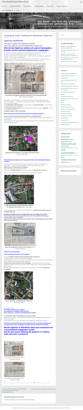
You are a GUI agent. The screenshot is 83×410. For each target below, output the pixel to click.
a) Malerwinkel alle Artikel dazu (69, 73)
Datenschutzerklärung (7, 10)
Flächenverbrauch (68, 144)
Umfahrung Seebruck (66, 113)
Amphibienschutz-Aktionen (68, 75)
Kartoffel (63, 94)
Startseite (4, 6)
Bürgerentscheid (66, 141)
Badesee (73, 139)
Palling (76, 153)
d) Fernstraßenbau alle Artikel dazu (69, 86)
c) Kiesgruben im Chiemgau (68, 84)
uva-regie (17, 37)
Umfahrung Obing (65, 111)
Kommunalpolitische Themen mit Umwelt (15, 382)
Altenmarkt (65, 137)
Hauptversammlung (66, 148)
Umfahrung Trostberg (66, 115)
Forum (18, 10)
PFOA (62, 102)
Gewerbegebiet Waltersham (68, 92)
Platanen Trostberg (66, 104)
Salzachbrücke (69, 155)
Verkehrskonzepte (68, 160)
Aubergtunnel (64, 78)
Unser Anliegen (28, 6)
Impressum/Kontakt (15, 6)
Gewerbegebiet (65, 146)
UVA (62, 157)
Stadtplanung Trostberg (67, 107)
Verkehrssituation (65, 124)
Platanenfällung (63, 155)
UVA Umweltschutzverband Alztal (15, 2)
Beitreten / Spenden (62, 6)
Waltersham (65, 162)
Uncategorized (28, 382)
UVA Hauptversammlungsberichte (69, 122)
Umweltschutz (64, 118)
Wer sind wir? (50, 6)
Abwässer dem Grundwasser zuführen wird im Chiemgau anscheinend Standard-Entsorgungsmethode (14, 390)
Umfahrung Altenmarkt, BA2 (68, 109)
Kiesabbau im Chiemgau (67, 96)
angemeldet (12, 399)
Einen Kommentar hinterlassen (42, 382)
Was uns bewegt (39, 6)
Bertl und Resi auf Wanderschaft (69, 61)
